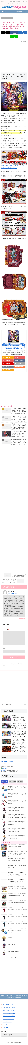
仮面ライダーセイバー (7, 18)
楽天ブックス (19, 357)
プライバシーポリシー (8, 1019)
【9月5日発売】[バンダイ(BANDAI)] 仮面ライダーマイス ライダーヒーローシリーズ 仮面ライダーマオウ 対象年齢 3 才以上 (17, 909)
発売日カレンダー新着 (8, 1010)
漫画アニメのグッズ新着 (9, 1016)
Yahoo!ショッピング (20, 360)
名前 (4, 648)
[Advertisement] (14, 57)
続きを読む (14, 957)
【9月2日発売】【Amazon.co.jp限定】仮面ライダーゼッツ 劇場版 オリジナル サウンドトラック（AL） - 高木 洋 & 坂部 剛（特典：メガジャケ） (16, 881)
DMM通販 (8, 363)
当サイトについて (7, 1025)
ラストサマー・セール (9, 764)
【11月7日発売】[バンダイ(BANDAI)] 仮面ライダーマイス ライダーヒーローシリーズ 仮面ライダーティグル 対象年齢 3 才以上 (17, 837)
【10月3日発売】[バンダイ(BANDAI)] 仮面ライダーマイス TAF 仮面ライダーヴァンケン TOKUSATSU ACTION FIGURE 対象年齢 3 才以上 (17, 816)
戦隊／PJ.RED (12, 781)
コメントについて (7, 1022)
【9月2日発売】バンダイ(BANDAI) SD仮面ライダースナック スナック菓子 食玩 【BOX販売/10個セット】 (17, 888)
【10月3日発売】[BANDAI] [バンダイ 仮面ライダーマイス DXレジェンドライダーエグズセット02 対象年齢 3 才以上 (16, 795)
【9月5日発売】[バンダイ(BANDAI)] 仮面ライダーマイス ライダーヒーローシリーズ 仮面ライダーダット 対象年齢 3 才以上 (17, 923)
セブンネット (7, 366)
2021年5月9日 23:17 (12, 593)
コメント (6, 629)
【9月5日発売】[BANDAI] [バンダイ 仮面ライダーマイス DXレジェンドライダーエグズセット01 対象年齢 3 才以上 (16, 788)
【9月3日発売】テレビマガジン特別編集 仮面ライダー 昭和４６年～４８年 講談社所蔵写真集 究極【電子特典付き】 (17, 902)
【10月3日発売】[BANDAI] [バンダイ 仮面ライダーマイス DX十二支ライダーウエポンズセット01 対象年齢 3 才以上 (16, 802)
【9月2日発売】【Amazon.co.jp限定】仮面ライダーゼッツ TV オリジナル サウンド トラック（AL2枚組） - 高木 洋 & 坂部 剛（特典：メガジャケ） (16, 874)
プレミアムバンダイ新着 (9, 1013)
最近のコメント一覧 (8, 1004)
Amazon (8, 357)
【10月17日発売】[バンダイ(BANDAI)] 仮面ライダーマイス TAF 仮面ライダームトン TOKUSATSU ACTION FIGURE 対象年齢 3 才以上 (17, 830)
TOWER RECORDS (19, 366)
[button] (25, 704)
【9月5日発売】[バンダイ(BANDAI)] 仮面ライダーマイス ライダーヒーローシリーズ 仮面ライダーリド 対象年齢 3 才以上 (17, 916)
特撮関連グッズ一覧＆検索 (9, 1007)
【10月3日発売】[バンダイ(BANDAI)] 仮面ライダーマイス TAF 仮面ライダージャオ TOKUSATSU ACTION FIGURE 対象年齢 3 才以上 (16, 809)
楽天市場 (8, 360)
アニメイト (20, 363)
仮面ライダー (5, 781)
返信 (23, 618)
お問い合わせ (6, 1027)
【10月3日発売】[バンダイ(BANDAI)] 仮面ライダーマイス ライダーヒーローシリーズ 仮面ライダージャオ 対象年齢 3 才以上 (17, 823)
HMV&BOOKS (6, 369)
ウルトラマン (20, 781)
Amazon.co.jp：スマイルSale (7, 761)
